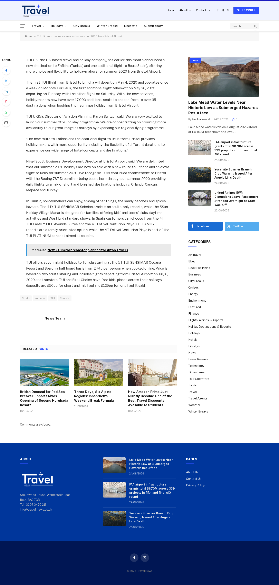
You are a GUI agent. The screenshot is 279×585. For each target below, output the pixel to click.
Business (194, 274)
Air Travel (194, 255)
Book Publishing (199, 268)
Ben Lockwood (201, 119)
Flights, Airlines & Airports (205, 320)
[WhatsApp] (6, 112)
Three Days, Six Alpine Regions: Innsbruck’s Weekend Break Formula (94, 396)
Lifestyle (130, 26)
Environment (197, 300)
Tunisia (64, 298)
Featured (194, 307)
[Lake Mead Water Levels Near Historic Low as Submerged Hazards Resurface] (223, 77)
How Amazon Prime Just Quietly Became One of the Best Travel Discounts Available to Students (150, 398)
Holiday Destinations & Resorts (209, 326)
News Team (55, 318)
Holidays (57, 26)
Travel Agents (198, 398)
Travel (36, 26)
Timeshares (196, 372)
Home (170, 10)
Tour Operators (198, 378)
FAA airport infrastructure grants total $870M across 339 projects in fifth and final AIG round (235, 148)
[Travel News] (35, 10)
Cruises (193, 287)
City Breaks (81, 26)
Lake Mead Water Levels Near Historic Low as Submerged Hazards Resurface (223, 107)
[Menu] (22, 26)
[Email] (6, 122)
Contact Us (203, 10)
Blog (191, 261)
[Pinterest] (6, 102)
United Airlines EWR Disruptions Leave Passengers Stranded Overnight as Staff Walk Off (236, 199)
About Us (185, 10)
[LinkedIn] (6, 91)
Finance (193, 313)
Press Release (198, 359)
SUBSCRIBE (246, 10)
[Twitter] (6, 81)
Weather (194, 405)
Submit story (153, 26)
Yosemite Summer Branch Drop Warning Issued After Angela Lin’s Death (233, 173)
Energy (193, 294)
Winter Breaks (107, 26)
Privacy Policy (195, 485)
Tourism (193, 385)
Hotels (193, 339)
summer (40, 298)
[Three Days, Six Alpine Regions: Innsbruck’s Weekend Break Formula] (98, 372)
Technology (196, 365)
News (192, 352)
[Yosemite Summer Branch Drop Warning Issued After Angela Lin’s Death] (199, 174)
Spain (26, 298)
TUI (52, 298)
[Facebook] (6, 70)
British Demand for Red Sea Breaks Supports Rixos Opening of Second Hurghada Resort (44, 398)
